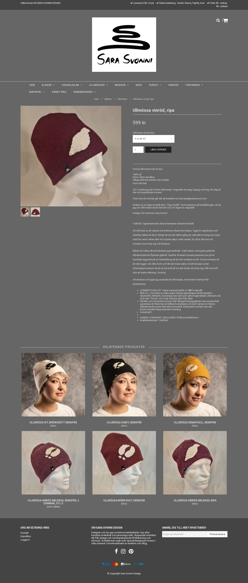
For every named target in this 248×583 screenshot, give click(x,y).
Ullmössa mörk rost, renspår (124, 500)
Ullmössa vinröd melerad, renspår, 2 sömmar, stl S (53, 502)
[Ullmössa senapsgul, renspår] (195, 384)
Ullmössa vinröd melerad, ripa (195, 500)
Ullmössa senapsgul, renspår (195, 422)
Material (36, 92)
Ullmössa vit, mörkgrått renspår (53, 422)
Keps (139, 85)
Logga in (25, 539)
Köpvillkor (26, 536)
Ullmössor (97, 85)
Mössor (121, 85)
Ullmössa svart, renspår (124, 422)
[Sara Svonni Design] (124, 44)
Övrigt (154, 85)
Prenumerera (217, 534)
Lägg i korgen (158, 149)
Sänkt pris (59, 92)
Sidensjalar (71, 85)
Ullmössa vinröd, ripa (143, 99)
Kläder (47, 85)
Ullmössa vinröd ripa (143, 132)
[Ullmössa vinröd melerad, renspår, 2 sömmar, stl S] (53, 462)
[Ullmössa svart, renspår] (124, 384)
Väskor (173, 85)
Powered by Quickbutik (124, 576)
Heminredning (84, 92)
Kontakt (25, 532)
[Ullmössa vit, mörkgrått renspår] (53, 384)
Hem (32, 85)
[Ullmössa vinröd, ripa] (71, 156)
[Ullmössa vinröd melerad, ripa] (195, 462)
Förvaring (193, 85)
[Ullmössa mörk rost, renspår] (124, 462)
